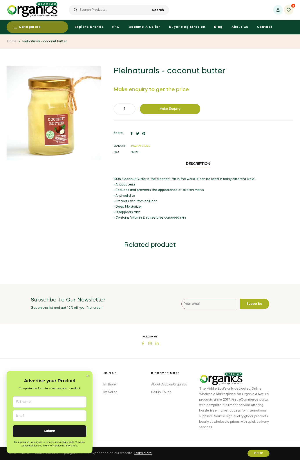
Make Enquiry (170, 109)
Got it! (258, 453)
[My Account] (278, 10)
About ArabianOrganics (169, 384)
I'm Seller (110, 392)
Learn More (143, 453)
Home (11, 41)
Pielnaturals (140, 146)
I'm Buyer (110, 384)
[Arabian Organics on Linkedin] (157, 343)
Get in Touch (161, 392)
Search (158, 10)
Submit (50, 431)
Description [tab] (198, 164)
